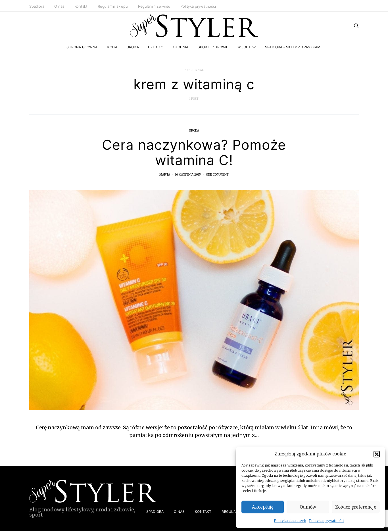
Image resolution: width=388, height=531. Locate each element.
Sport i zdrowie (213, 47)
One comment (217, 174)
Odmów (308, 507)
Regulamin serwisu (154, 6)
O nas (59, 6)
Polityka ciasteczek (290, 520)
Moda (112, 47)
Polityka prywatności (326, 520)
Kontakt (80, 6)
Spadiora (36, 6)
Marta (164, 174)
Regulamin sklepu (113, 6)
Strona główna (81, 47)
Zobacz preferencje (355, 507)
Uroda (132, 47)
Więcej (243, 47)
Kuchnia (180, 47)
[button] (376, 454)
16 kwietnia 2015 (188, 174)
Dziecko (155, 47)
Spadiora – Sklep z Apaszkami (293, 47)
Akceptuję (263, 507)
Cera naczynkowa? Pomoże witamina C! (194, 152)
